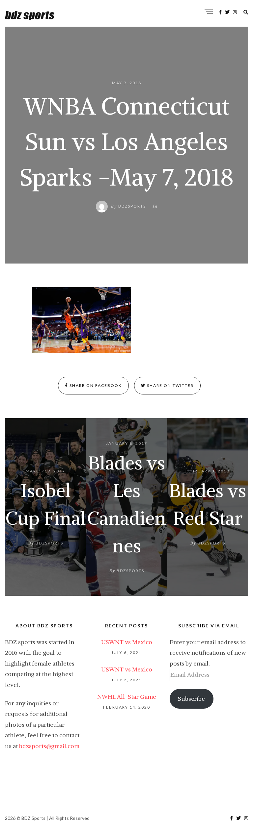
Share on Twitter (170, 385)
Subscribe (191, 698)
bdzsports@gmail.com (49, 746)
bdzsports (132, 206)
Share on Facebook (95, 385)
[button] (81, 320)
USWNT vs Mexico (126, 642)
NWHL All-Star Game (126, 696)
